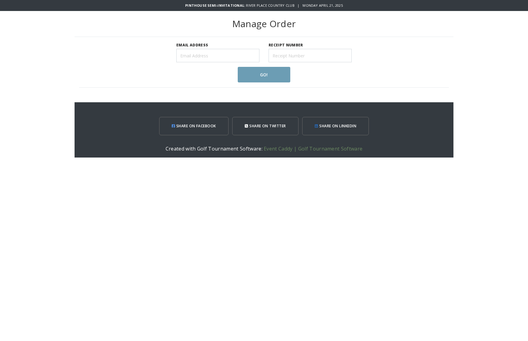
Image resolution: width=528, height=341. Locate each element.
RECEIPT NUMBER (286, 45)
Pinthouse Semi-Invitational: (215, 5)
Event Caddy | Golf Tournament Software (313, 148)
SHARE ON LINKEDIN (337, 126)
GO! (264, 75)
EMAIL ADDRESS (192, 45)
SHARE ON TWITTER (267, 126)
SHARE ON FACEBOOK (195, 126)
